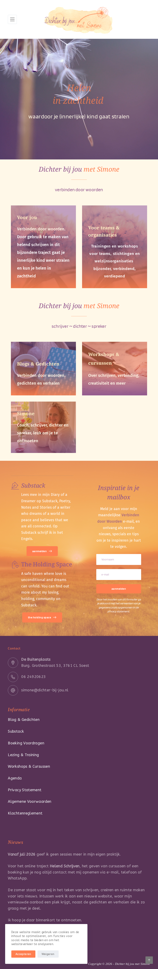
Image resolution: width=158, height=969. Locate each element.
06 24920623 (33, 676)
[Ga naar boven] (149, 960)
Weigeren (48, 954)
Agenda (15, 778)
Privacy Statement (24, 790)
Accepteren (23, 954)
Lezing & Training (23, 755)
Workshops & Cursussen (29, 766)
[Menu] (12, 19)
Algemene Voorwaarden (29, 801)
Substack (16, 731)
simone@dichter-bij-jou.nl (44, 690)
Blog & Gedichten (24, 719)
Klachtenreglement (25, 813)
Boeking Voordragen (26, 743)
